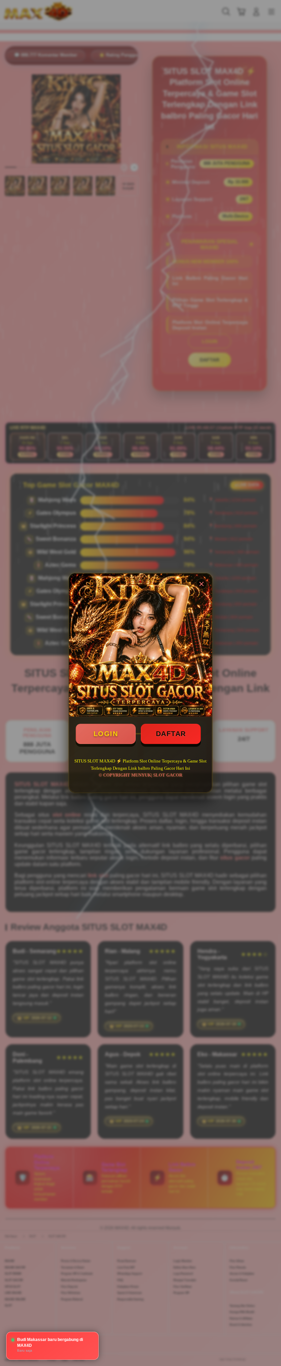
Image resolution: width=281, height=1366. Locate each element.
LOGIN (106, 733)
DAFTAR (171, 733)
